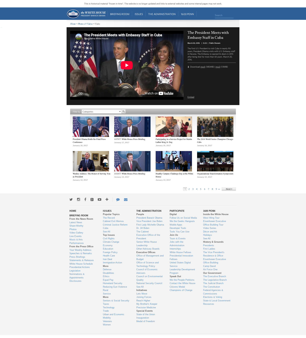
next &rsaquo (229, 189)
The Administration (162, 14)
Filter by (76, 111)
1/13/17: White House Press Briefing (129, 173)
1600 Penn (187, 14)
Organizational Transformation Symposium (215, 173)
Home (86, 14)
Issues (139, 14)
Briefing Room (119, 14)
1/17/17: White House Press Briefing (129, 139)
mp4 (202, 66)
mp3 (218, 66)
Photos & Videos (85, 23)
